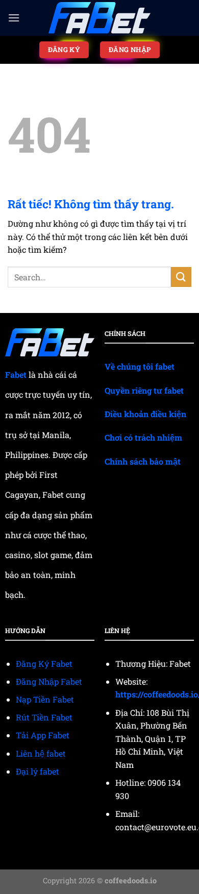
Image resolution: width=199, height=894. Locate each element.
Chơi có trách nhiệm (143, 437)
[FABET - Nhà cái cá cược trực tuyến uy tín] (99, 18)
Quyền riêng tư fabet (144, 390)
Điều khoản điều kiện (145, 413)
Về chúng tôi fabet (140, 366)
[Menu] (14, 17)
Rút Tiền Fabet (44, 717)
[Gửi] (181, 277)
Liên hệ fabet (41, 753)
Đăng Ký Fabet (44, 663)
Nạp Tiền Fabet (45, 699)
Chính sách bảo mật (143, 461)
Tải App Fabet (42, 735)
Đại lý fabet (37, 771)
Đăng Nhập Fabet (49, 681)
